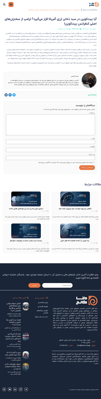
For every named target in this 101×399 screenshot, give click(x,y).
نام (93, 138)
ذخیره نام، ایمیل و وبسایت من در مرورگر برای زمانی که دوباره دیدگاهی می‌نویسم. (65, 162)
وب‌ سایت (92, 154)
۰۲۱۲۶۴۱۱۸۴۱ (64, 345)
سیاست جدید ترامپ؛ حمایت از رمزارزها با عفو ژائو (26, 241)
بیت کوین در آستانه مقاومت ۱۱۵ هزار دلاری (75, 241)
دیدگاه (92, 113)
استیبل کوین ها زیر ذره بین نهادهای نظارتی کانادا (26, 209)
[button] (4, 4)
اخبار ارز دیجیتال (87, 10)
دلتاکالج (95, 10)
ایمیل (92, 146)
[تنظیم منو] (11, 4)
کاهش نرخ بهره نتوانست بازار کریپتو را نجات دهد (75, 209)
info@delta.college (83, 345)
